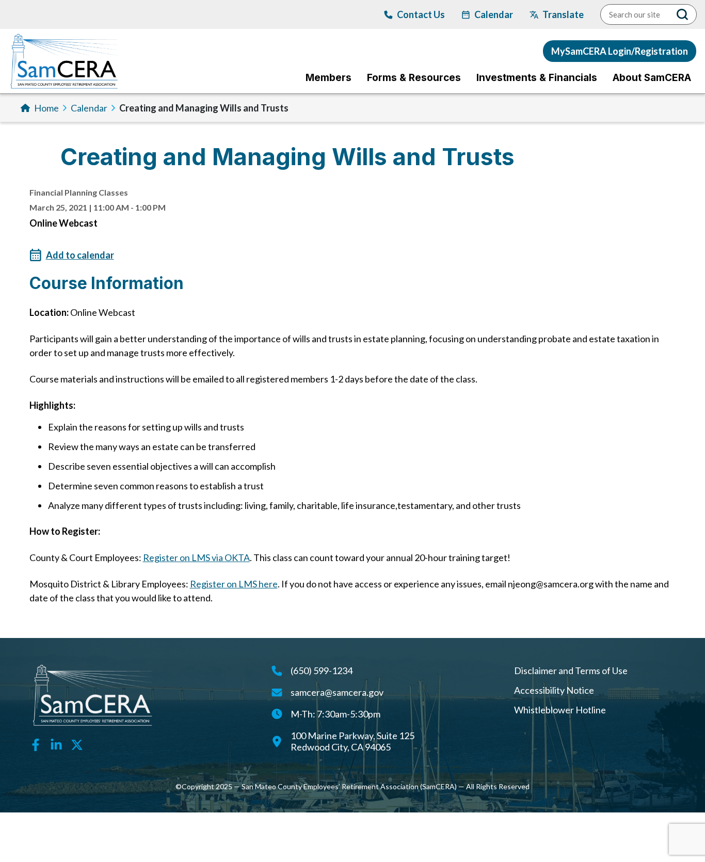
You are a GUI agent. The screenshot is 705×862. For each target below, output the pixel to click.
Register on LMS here (234, 583)
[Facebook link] (35, 743)
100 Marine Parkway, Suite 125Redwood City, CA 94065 (352, 741)
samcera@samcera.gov (337, 692)
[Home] (64, 61)
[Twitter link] (77, 743)
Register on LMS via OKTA (196, 557)
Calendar (89, 108)
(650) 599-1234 (321, 670)
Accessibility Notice (554, 690)
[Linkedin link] (56, 743)
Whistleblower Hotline (560, 709)
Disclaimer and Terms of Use (571, 670)
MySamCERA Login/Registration (619, 51)
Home (46, 108)
